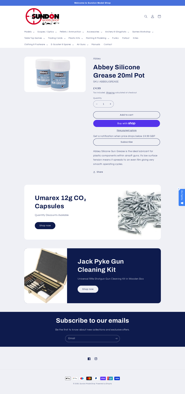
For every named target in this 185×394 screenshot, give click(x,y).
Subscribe (127, 142)
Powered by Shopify (104, 383)
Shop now (45, 225)
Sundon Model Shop (88, 383)
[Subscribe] (116, 338)
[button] (29, 32)
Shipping (110, 93)
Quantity (97, 98)
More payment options (127, 130)
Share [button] (100, 172)
